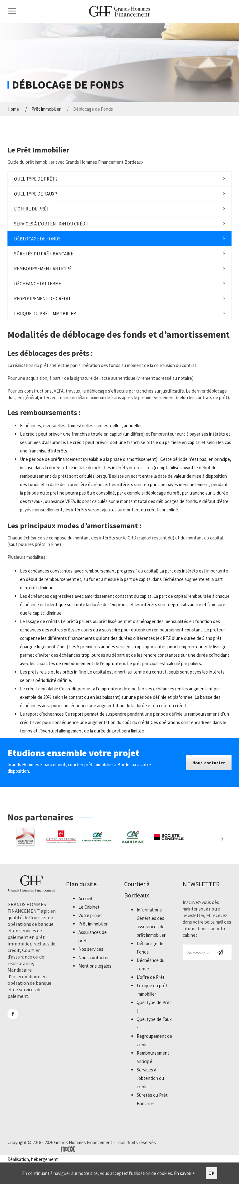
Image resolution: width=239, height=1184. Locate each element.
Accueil (85, 898)
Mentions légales (94, 966)
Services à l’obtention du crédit (51, 224)
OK (211, 1173)
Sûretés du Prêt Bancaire (43, 254)
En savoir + (184, 1173)
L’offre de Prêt (31, 209)
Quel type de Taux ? (35, 194)
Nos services (90, 949)
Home (13, 109)
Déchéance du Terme (37, 284)
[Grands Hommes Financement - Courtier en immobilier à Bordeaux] (119, 11)
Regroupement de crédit (42, 299)
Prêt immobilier (46, 109)
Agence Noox (68, 1149)
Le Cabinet (89, 907)
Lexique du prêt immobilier (45, 314)
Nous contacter (93, 957)
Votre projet (90, 915)
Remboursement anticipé (43, 269)
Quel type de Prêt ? (36, 179)
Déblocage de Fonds (37, 239)
